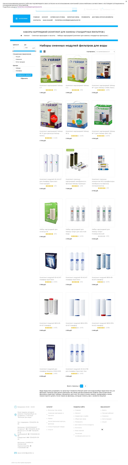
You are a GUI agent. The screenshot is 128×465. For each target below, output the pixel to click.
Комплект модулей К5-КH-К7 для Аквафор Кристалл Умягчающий (50, 181)
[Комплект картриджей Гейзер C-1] (51, 69)
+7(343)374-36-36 (34, 429)
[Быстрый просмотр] (60, 56)
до (25, 45)
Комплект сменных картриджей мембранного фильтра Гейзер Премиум (76, 181)
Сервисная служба (57, 17)
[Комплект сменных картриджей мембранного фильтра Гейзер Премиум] (77, 162)
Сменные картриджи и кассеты (56, 414)
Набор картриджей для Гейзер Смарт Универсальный (101, 232)
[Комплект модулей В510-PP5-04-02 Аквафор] (103, 306)
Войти (104, 410)
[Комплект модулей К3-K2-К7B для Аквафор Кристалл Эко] (77, 352)
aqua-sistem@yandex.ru (26, 453)
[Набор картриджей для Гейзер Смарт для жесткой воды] (77, 213)
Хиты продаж (106, 419)
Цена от (16, 45)
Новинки (105, 416)
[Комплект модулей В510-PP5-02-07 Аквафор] (77, 306)
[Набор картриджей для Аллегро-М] (51, 213)
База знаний (48, 20)
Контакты (37, 20)
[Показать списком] (44, 51)
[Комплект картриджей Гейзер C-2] (77, 69)
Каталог (45, 17)
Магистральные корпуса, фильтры (57, 423)
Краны (50, 418)
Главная (36, 17)
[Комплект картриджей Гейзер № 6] (77, 114)
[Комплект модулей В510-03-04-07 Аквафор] (51, 306)
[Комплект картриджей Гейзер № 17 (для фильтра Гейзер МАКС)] (51, 114)
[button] (60, 59)
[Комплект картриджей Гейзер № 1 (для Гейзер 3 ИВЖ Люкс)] (103, 69)
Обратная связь (73, 17)
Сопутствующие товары (56, 426)
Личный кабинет (108, 413)
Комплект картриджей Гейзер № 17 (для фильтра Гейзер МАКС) (51, 133)
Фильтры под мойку (55, 410)
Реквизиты (86, 17)
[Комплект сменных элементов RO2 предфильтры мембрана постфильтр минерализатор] (103, 162)
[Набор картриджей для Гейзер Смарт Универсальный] (103, 213)
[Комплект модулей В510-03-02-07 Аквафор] (103, 261)
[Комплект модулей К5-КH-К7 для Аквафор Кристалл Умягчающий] (51, 162)
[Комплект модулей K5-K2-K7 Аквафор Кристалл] (77, 261)
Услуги (50, 429)
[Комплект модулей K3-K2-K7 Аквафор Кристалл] (51, 261)
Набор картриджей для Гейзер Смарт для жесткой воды (76, 232)
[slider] (49, 90)
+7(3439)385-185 (23, 447)
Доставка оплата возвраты (102, 17)
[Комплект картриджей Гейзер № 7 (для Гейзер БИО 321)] (103, 114)
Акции (104, 422)
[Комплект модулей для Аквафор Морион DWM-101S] (51, 352)
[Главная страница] (21, 35)
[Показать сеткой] (40, 51)
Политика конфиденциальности (67, 20)
